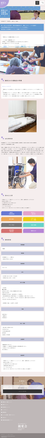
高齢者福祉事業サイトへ (7, 420)
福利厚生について (6, 407)
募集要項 (37, 3)
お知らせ (4, 417)
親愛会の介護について (7, 402)
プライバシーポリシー (10, 434)
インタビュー (5, 409)
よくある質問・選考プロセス (8, 415)
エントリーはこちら (22, 391)
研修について (5, 404)
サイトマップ (3, 434)
